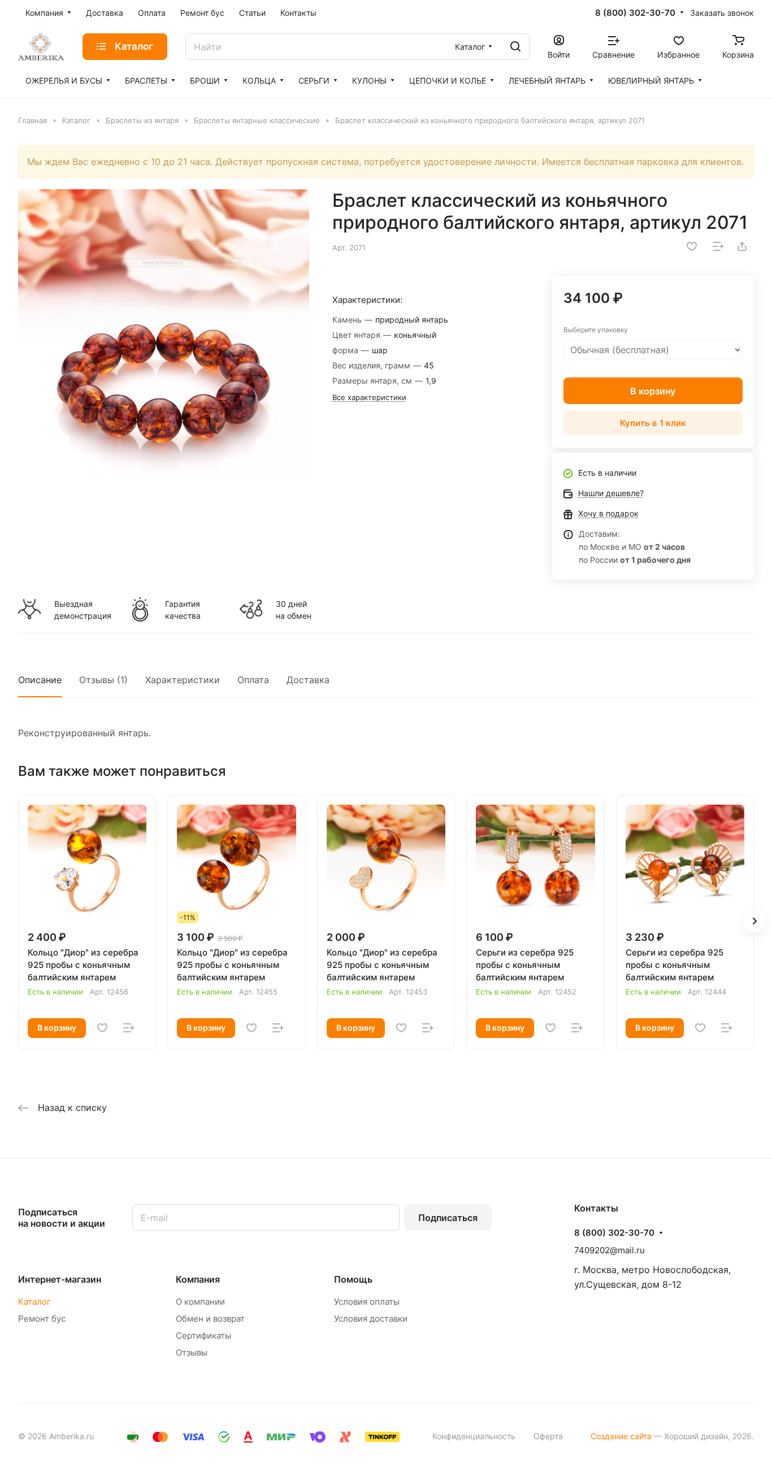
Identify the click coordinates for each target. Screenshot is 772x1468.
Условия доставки (370, 1318)
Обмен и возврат (210, 1318)
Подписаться (448, 1217)
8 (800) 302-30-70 (635, 13)
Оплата (253, 679)
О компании (200, 1301)
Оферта (548, 1436)
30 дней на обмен (293, 609)
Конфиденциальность (473, 1436)
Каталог (34, 1301)
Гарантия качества (183, 609)
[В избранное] (692, 246)
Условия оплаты (367, 1301)
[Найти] (515, 46)
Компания (198, 1279)
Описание (40, 679)
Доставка (308, 679)
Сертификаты (203, 1335)
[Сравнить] (718, 246)
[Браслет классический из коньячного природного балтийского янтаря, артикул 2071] (163, 334)
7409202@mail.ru (609, 1250)
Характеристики (182, 679)
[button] (754, 921)
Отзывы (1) (103, 679)
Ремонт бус (42, 1318)
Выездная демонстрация (82, 609)
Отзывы (191, 1352)
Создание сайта (621, 1436)
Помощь (353, 1279)
